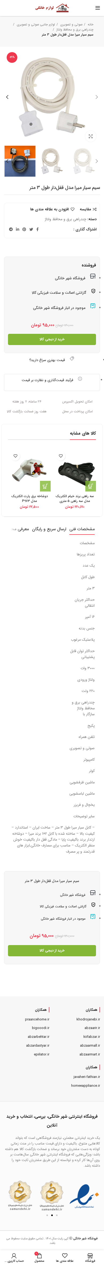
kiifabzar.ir (91, 1037)
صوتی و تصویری (70, 24)
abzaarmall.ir (90, 1046)
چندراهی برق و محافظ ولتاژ (74, 29)
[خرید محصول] (90, 486)
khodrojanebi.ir (88, 1019)
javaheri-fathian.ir (87, 1077)
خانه (90, 24)
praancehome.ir (37, 1019)
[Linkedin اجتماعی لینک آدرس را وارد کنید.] (17, 229)
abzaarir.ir (92, 1028)
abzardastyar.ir (37, 1046)
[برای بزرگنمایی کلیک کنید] (90, 136)
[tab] (82, 529)
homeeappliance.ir (85, 1086)
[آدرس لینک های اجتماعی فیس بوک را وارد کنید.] (37, 229)
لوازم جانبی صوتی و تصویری (35, 24)
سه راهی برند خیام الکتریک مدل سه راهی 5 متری (74, 499)
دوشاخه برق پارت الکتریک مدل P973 (29, 499)
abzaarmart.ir (89, 1054)
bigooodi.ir (40, 1028)
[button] (10, 1195)
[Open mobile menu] (98, 8)
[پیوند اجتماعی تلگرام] (10, 229)
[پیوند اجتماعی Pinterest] (24, 229)
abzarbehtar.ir (38, 1037)
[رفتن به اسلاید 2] (52, 1215)
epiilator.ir (41, 1054)
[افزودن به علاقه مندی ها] (60, 456)
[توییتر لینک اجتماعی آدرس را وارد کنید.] (31, 229)
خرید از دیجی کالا (52, 339)
